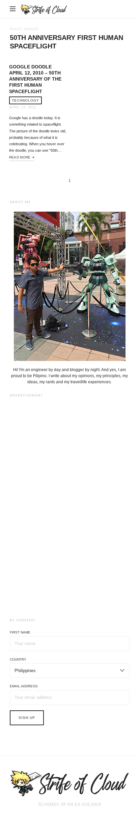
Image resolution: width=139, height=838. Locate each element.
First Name (20, 632)
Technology (25, 100)
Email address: (24, 686)
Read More (20, 157)
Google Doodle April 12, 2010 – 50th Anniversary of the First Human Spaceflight (35, 79)
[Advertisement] (69, 506)
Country (18, 659)
